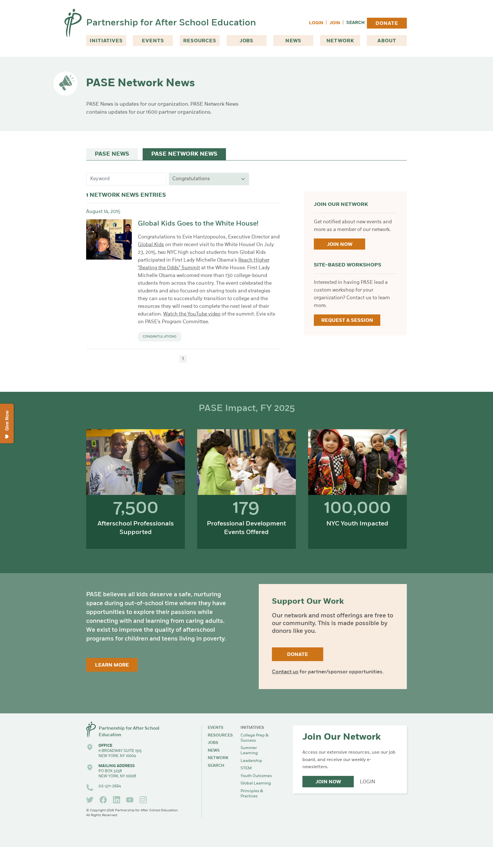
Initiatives (106, 41)
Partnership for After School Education (171, 23)
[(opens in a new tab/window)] (90, 800)
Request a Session (347, 320)
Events (153, 41)
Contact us (285, 672)
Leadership (251, 761)
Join (335, 23)
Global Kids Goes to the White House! (198, 223)
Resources (199, 41)
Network (340, 41)
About (386, 41)
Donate (386, 23)
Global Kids (151, 244)
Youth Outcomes (256, 776)
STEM (246, 768)
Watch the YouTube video (192, 314)
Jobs (246, 41)
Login (316, 23)
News (293, 41)
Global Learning (256, 783)
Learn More (112, 665)
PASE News (112, 154)
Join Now (339, 244)
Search (355, 23)
